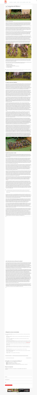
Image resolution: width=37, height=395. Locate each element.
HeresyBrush (19, 394)
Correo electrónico (7, 379)
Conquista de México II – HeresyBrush (12, 362)
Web (5, 382)
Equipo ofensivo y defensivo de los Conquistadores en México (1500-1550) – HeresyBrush (17, 364)
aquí (7, 179)
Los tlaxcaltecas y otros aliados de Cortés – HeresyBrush (14, 363)
